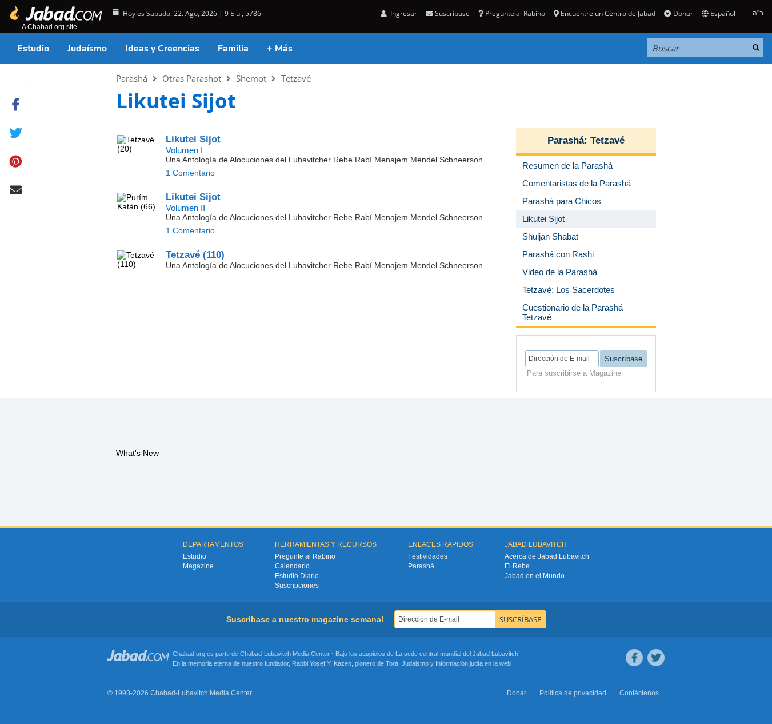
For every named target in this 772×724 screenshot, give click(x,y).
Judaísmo (87, 48)
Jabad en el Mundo (535, 576)
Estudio (33, 48)
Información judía (460, 663)
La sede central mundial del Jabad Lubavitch (456, 653)
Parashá (131, 78)
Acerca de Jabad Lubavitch (547, 556)
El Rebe (517, 566)
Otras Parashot (191, 78)
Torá (392, 663)
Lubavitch (277, 653)
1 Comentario (190, 172)
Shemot (251, 78)
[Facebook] (634, 657)
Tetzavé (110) (195, 254)
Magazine (198, 566)
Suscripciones (297, 586)
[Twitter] (656, 657)
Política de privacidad (572, 693)
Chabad (251, 653)
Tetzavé (296, 78)
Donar (683, 13)
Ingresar (403, 13)
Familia (233, 48)
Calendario (292, 566)
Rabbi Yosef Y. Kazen (321, 663)
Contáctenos (639, 693)
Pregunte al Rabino (515, 13)
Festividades (427, 556)
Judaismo (415, 663)
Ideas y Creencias (162, 48)
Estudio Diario (297, 576)
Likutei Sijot (193, 139)
